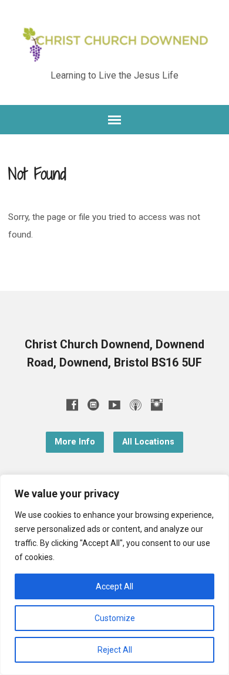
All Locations (148, 442)
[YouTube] (114, 405)
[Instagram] (157, 405)
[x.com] (93, 405)
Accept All (114, 586)
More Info (75, 442)
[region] (114, 574)
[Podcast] (136, 405)
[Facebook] (72, 405)
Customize (115, 618)
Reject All (114, 649)
